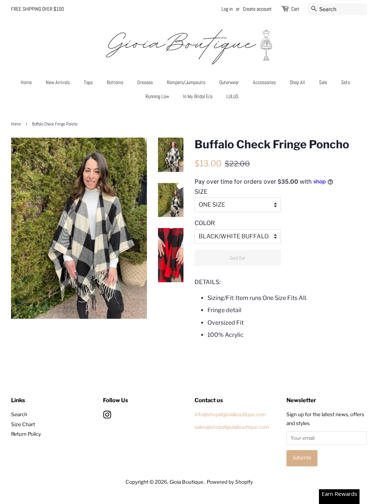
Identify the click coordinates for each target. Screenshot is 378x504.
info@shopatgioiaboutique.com (230, 414)
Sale (323, 82)
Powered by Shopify (230, 482)
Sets (345, 82)
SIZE (201, 191)
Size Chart (23, 424)
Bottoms (115, 82)
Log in (227, 9)
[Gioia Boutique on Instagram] (107, 416)
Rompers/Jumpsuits (186, 82)
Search (19, 414)
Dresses (145, 82)
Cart (295, 9)
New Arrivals (58, 82)
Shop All (297, 82)
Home (26, 82)
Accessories (264, 82)
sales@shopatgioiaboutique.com (232, 427)
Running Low (157, 96)
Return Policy (26, 434)
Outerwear (229, 82)
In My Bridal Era (197, 96)
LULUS (232, 96)
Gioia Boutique (187, 482)
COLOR (205, 223)
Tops (88, 82)
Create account (257, 9)
